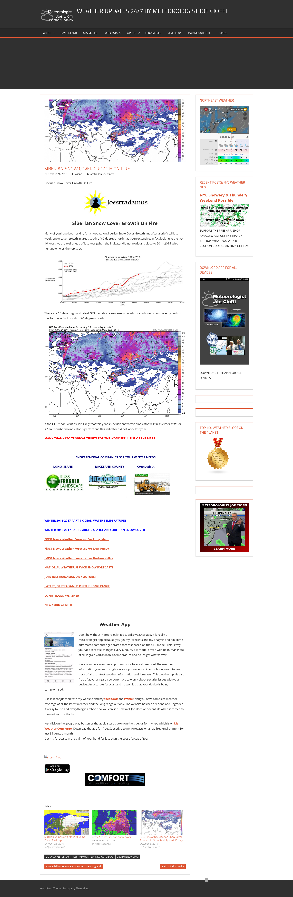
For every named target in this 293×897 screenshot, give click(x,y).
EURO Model (153, 33)
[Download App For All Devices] (224, 363)
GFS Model (90, 33)
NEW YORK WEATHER (59, 605)
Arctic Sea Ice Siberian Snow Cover (111, 837)
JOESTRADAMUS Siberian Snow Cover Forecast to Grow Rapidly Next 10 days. (162, 838)
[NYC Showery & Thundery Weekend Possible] (224, 226)
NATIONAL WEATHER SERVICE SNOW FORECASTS (78, 567)
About (47, 33)
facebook (111, 699)
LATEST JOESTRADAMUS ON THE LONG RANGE (77, 586)
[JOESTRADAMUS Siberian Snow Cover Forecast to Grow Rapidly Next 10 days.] (162, 822)
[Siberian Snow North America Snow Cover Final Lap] (66, 822)
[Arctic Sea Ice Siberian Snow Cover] (114, 822)
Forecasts (111, 33)
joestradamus (81, 856)
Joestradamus (97, 174)
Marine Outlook (199, 33)
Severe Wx (174, 33)
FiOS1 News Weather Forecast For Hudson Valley (78, 558)
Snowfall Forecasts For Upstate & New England (74, 867)
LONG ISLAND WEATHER (61, 595)
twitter (129, 699)
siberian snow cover (128, 856)
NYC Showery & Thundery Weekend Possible (223, 197)
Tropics (221, 33)
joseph (78, 174)
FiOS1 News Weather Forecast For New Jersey (76, 548)
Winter (131, 33)
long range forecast (102, 856)
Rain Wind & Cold (172, 867)
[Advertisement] (146, 63)
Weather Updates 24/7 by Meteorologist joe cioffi (152, 10)
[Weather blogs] (218, 473)
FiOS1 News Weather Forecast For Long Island (76, 539)
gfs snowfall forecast (58, 856)
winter (110, 174)
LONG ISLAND (69, 33)
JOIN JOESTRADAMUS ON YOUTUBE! (70, 577)
